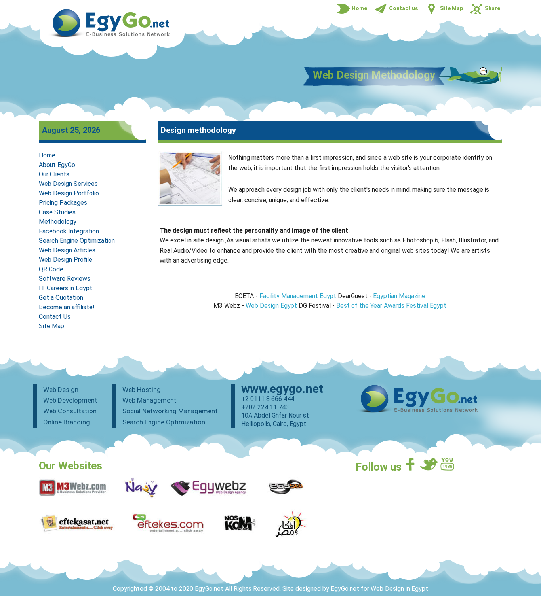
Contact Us (54, 316)
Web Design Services (68, 183)
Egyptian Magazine (399, 296)
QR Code (51, 269)
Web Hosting (141, 390)
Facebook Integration (69, 231)
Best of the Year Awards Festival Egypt (391, 305)
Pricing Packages (63, 202)
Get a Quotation (61, 297)
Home (47, 155)
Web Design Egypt (271, 305)
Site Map (51, 326)
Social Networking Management (170, 411)
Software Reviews (64, 278)
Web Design (60, 390)
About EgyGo (57, 164)
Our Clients (54, 174)
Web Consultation (70, 411)
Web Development (70, 400)
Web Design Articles (67, 250)
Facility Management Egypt (297, 296)
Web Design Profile (65, 259)
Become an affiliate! (67, 307)
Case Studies (57, 212)
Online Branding (66, 422)
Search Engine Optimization (77, 240)
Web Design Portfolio (69, 193)
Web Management (149, 400)
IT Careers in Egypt (65, 288)
